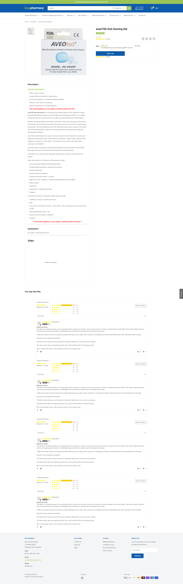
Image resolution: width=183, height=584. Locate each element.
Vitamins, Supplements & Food (52, 15)
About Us (77, 545)
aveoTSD (98, 37)
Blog (75, 548)
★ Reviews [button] (181, 293)
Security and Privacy (109, 548)
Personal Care (114, 15)
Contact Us (142, 15)
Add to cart (110, 53)
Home (26, 21)
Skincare (70, 15)
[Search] (129, 8)
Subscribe (137, 556)
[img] (46, 322)
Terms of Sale (107, 551)
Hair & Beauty (82, 15)
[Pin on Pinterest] (146, 38)
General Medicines (31, 15)
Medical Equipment (98, 15)
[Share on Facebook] (143, 38)
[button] (100, 39)
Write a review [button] (140, 305)
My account (139, 9)
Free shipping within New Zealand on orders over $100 (91, 2)
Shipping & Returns (109, 542)
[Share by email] (154, 38)
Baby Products (128, 15)
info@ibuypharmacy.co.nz (33, 560)
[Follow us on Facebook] (82, 578)
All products (33, 21)
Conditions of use (108, 545)
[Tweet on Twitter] (150, 38)
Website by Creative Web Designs (34, 576)
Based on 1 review (42, 307)
